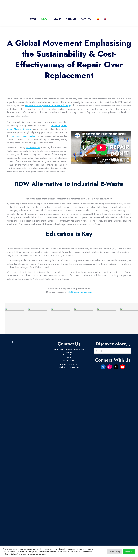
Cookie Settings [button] (114, 551)
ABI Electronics (33, 147)
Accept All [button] (129, 551)
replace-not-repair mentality (23, 135)
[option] (12, 317)
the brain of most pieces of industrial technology (47, 105)
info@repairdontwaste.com (80, 292)
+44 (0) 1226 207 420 (69, 364)
